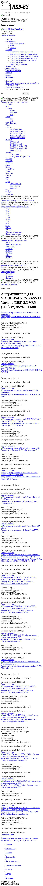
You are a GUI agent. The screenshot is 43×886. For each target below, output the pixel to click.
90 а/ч (8, 224)
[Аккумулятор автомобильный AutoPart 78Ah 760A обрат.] (21, 315)
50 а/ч (8, 209)
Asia (11, 115)
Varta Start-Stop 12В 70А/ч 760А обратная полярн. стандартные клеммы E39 (20, 786)
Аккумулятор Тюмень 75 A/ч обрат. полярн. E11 (20, 450)
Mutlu (8, 165)
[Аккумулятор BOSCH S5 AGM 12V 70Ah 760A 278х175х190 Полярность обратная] (21, 810)
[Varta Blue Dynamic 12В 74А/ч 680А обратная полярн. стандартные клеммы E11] (21, 717)
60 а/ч (8, 213)
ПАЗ (7, 106)
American (9, 173)
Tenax (8, 125)
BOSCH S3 (14, 142)
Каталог (9, 853)
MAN (8, 242)
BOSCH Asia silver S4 (18, 146)
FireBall (8, 192)
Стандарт (9, 276)
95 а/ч (8, 226)
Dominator (9, 194)
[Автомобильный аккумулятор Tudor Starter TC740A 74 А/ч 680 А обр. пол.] (21, 343)
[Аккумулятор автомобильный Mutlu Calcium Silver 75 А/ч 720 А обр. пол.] (21, 475)
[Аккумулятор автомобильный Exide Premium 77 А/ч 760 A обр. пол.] (21, 664)
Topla (8, 182)
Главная (9, 81)
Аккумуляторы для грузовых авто (14, 240)
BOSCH (9, 140)
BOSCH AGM (15, 150)
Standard (13, 110)
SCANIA (9, 249)
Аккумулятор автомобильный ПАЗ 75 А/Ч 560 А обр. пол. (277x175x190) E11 (20, 424)
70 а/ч (8, 219)
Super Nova (10, 169)
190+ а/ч (9, 230)
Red (7, 180)
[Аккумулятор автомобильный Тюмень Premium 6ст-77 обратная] (21, 499)
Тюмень (9, 108)
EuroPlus (9, 163)
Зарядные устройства (9, 284)
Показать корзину (8, 35)
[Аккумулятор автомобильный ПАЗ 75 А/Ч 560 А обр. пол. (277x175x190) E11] (21, 421)
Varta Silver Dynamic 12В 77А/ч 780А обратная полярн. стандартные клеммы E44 (19, 759)
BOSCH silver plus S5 (18, 148)
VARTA (9, 127)
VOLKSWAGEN (12, 85)
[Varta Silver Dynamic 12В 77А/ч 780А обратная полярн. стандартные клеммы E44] (21, 756)
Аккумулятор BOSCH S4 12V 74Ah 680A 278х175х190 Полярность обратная (17, 611)
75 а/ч (8, 221)
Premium (13, 113)
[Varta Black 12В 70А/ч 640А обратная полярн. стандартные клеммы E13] (21, 637)
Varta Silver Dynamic (18, 131)
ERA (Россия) (11, 123)
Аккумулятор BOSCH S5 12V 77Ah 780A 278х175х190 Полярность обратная (17, 691)
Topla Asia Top (15, 184)
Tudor (8, 171)
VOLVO (9, 251)
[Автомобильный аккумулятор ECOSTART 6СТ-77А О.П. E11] (21, 368)
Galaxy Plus (14, 154)
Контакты (9, 878)
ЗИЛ (7, 255)
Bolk (7, 177)
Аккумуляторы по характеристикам (15, 207)
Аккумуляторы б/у (8, 272)
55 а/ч (8, 211)
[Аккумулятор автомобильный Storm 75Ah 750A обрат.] (21, 528)
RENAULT (10, 247)
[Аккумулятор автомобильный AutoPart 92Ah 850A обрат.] (21, 392)
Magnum (9, 104)
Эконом (9, 274)
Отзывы (9, 870)
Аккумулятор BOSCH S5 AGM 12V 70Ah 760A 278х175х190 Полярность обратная (19, 813)
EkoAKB (9, 161)
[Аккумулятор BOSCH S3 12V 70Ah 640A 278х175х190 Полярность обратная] (21, 579)
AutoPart (9, 152)
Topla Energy (15, 186)
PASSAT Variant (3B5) (14, 87)
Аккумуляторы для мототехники (13, 265)
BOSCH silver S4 (16, 144)
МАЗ (7, 259)
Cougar (8, 175)
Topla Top (14, 188)
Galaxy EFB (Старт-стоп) (20, 157)
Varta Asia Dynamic (17, 136)
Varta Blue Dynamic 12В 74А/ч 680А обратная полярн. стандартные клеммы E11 (18, 720)
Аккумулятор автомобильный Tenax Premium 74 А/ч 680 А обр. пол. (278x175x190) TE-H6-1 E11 (21, 560)
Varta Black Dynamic (18, 133)
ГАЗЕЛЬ (9, 253)
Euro (12, 119)
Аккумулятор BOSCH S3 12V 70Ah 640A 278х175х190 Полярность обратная (17, 583)
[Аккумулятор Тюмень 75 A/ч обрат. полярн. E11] (20, 448)
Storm (8, 117)
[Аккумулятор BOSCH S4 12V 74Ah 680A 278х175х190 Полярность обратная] (21, 608)
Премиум (9, 278)
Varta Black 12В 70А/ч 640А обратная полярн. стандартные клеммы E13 (19, 640)
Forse (8, 190)
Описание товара (7, 339)
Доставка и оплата (13, 861)
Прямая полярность (13, 234)
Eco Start (9, 159)
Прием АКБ (10, 857)
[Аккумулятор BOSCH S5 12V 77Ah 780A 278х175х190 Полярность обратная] (21, 688)
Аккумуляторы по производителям (14, 102)
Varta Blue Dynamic (17, 138)
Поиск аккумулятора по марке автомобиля (22, 83)
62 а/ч (8, 215)
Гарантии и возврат (13, 865)
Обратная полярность (14, 232)
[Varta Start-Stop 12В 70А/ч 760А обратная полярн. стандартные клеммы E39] (21, 783)
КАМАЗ (9, 257)
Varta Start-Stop (16, 129)
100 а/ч (8, 228)
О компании (10, 849)
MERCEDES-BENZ (13, 244)
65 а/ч (8, 217)
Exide (8, 167)
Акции (8, 874)
